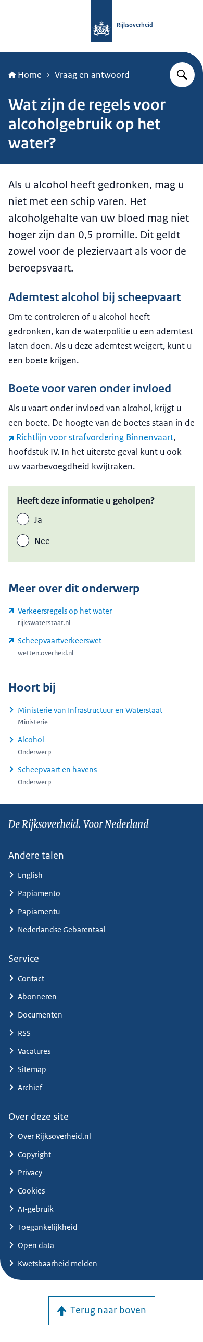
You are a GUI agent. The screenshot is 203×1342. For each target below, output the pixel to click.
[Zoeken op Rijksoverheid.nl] (182, 74)
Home (30, 74)
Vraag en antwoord (92, 74)
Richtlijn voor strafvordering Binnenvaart (94, 437)
